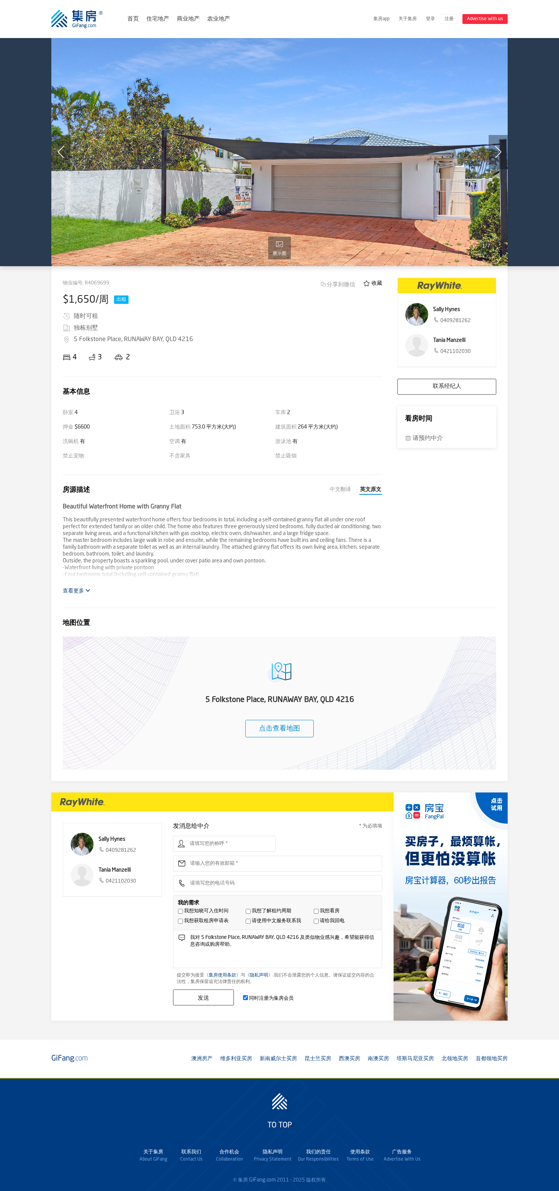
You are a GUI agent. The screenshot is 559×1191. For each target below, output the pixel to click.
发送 (203, 997)
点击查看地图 (279, 728)
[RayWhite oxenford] (447, 285)
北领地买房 (454, 1058)
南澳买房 (378, 1058)
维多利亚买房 (236, 1058)
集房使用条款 (222, 975)
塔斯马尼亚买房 (415, 1058)
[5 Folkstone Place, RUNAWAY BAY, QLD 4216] (279, 152)
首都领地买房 (492, 1058)
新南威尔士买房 (278, 1058)
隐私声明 (259, 975)
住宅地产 (157, 19)
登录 (430, 19)
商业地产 (188, 19)
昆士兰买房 (318, 1058)
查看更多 (74, 591)
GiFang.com (262, 1180)
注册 (449, 19)
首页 (133, 19)
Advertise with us (485, 19)
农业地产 (218, 19)
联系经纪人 (447, 386)
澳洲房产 (202, 1058)
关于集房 (408, 19)
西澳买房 (349, 1058)
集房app (381, 19)
